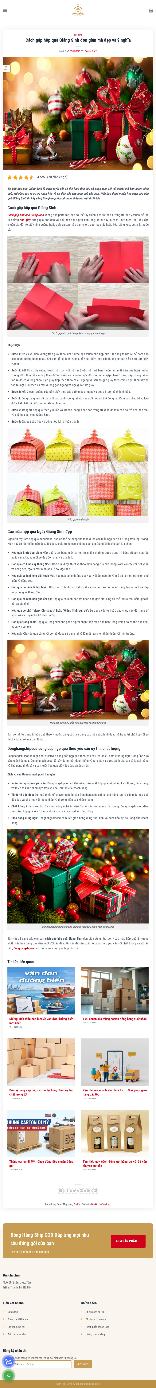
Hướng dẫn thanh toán (97, 1327)
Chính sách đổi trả (95, 1312)
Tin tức (78, 35)
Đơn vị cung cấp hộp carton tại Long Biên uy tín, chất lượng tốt (41, 1092)
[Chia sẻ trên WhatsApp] (61, 1191)
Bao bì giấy (91, 51)
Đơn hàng (13, 1312)
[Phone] (9, 1376)
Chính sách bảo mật (96, 1319)
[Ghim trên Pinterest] (88, 1191)
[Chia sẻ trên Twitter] (74, 1191)
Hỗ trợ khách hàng (95, 1334)
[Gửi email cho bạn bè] (81, 1191)
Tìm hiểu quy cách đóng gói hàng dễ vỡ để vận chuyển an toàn (115, 1164)
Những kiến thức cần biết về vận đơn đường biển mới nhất (41, 1021)
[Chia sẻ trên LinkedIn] (95, 1191)
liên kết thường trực (100, 1204)
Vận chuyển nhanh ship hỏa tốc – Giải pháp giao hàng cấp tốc (115, 1092)
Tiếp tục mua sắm (17, 1334)
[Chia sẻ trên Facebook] (67, 1191)
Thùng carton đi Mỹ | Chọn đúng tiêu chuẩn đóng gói (41, 1164)
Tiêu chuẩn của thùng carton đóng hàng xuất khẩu (114, 1019)
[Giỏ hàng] (151, 10)
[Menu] (5, 10)
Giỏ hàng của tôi (16, 1327)
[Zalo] (9, 1361)
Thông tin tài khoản (18, 1319)
